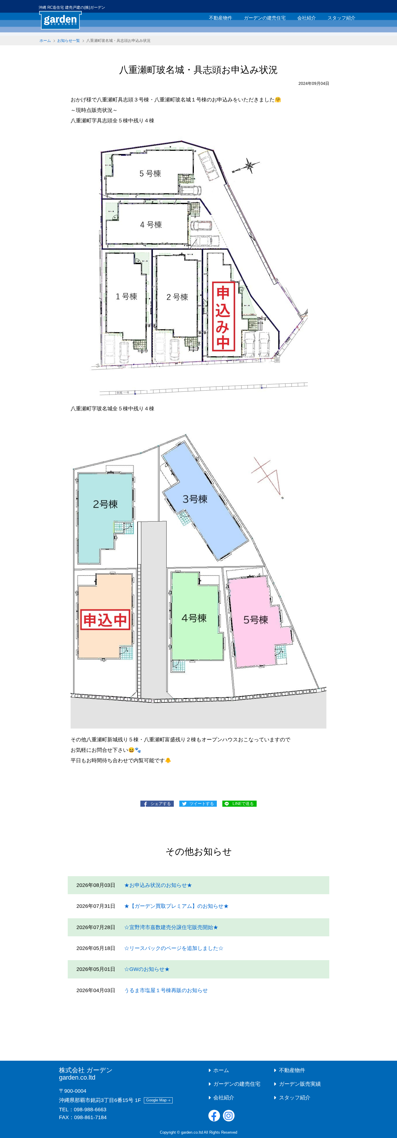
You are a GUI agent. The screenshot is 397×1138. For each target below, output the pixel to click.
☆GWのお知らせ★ (147, 969)
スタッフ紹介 (294, 1098)
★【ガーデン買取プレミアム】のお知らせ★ (176, 906)
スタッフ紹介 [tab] (341, 17)
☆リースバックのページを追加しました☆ (173, 948)
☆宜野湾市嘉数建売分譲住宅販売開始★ (171, 927)
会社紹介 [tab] (306, 17)
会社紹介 (223, 1098)
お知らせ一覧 (68, 40)
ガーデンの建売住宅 (236, 1084)
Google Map (156, 1100)
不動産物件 (292, 1070)
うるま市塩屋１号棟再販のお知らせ (166, 990)
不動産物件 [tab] (220, 17)
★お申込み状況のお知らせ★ (158, 885)
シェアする (161, 803)
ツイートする (201, 803)
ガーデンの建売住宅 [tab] (265, 17)
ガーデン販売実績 (300, 1084)
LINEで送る (243, 803)
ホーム (45, 40)
